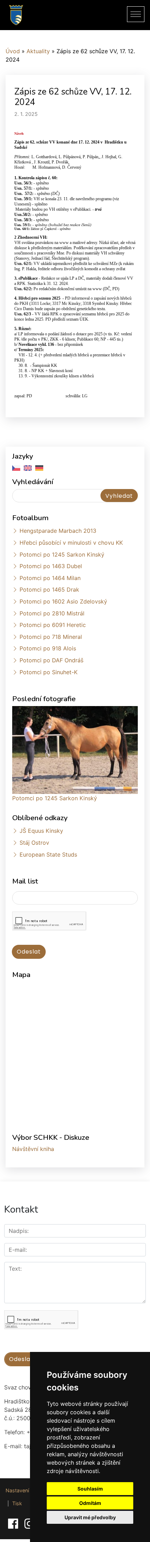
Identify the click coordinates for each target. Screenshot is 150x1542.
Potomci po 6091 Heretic (53, 624)
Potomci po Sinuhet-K (48, 672)
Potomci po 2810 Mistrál (52, 613)
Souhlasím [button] (90, 1489)
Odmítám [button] (90, 1503)
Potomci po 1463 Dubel (51, 566)
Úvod (13, 51)
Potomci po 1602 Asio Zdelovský (63, 601)
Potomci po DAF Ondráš (51, 660)
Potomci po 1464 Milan (50, 577)
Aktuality (38, 51)
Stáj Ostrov (34, 842)
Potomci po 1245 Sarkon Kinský (62, 554)
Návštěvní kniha (33, 1148)
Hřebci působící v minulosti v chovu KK (71, 542)
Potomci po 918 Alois (48, 648)
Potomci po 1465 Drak (49, 589)
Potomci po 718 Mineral (51, 636)
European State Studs (48, 854)
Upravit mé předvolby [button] (90, 1517)
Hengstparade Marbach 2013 (58, 530)
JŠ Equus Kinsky (41, 830)
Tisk (17, 1503)
